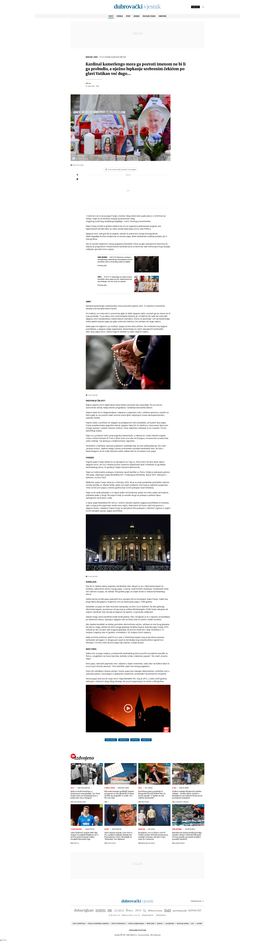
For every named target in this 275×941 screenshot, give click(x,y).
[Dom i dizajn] (167, 910)
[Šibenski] (161, 915)
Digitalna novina (183, 923)
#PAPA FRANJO (110, 740)
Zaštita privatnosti (118, 923)
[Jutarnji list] (84, 910)
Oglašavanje (169, 923)
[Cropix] (114, 915)
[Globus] (119, 910)
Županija (120, 16)
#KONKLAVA (123, 740)
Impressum (150, 923)
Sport (128, 16)
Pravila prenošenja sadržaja (98, 923)
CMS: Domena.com (155, 935)
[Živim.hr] (130, 910)
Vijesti (111, 16)
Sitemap (199, 923)
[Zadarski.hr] (148, 915)
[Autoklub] (179, 910)
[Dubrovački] (137, 7)
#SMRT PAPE (146, 740)
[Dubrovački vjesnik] (130, 915)
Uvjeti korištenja (79, 923)
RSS (192, 923)
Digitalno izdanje (149, 16)
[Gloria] (138, 910)
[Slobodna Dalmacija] (100, 910)
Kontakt (160, 923)
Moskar (136, 16)
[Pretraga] (203, 7)
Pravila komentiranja (136, 923)
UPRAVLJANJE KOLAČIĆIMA (137, 930)
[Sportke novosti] (109, 910)
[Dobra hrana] (155, 910)
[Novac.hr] (194, 910)
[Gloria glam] (145, 910)
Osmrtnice (162, 16)
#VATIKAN (135, 740)
